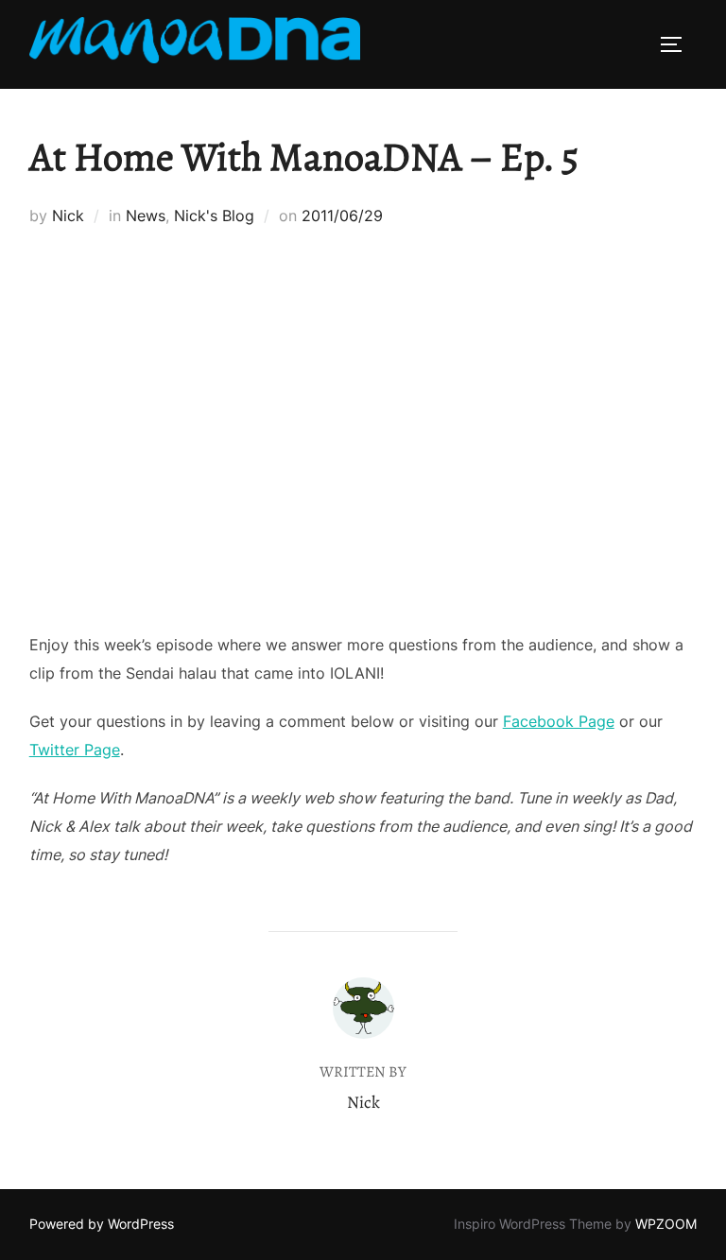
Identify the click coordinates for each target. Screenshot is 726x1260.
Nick (68, 215)
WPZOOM (666, 1224)
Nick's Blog (214, 215)
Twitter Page (74, 749)
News (145, 215)
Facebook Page (558, 721)
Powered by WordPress (101, 1224)
